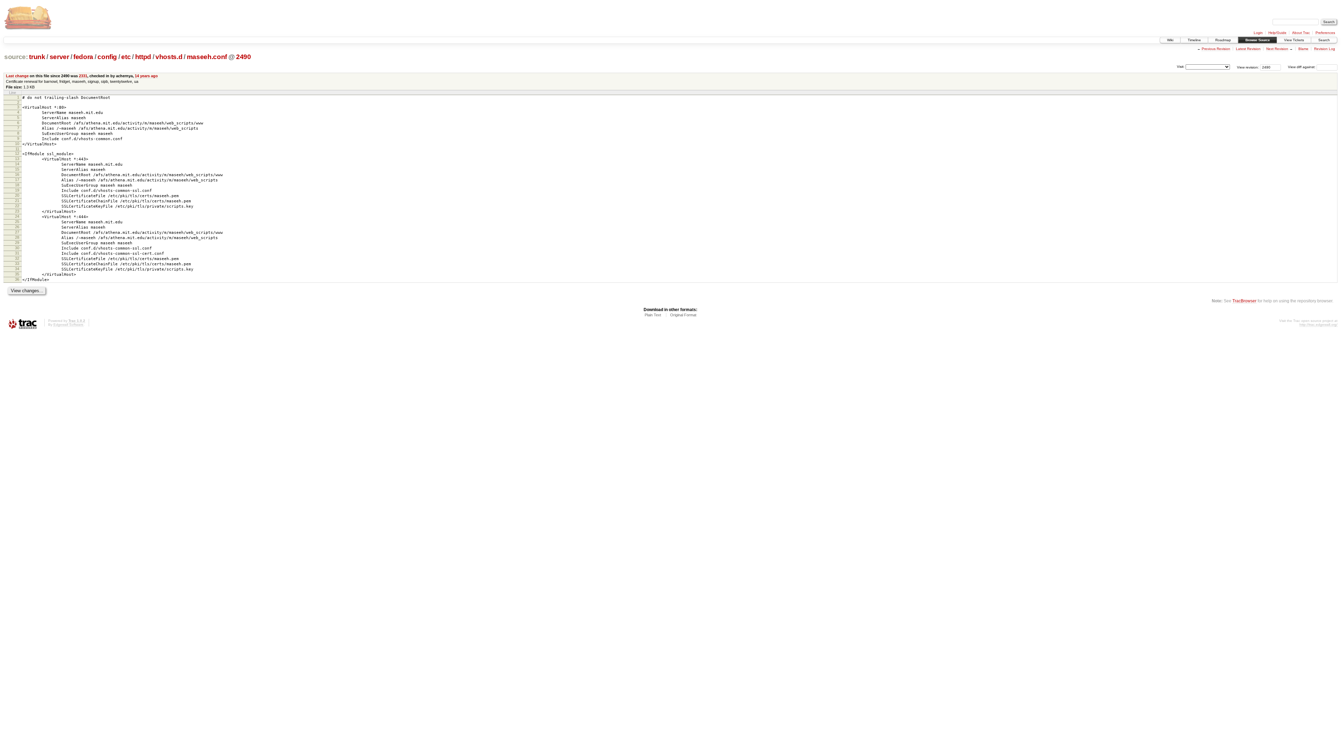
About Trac (1301, 33)
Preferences (1325, 33)
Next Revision (1277, 49)
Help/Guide (1277, 33)
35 (17, 274)
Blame (1303, 49)
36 (17, 279)
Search (1324, 40)
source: (16, 56)
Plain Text (653, 315)
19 (17, 190)
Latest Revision (1248, 49)
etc (126, 56)
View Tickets (1294, 40)
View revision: (1248, 67)
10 (17, 144)
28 (17, 237)
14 (17, 164)
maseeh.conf (207, 56)
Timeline (1194, 40)
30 (17, 248)
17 (17, 180)
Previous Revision (1216, 49)
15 (17, 169)
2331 (83, 76)
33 (17, 263)
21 (17, 201)
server (59, 56)
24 (17, 216)
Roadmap (1223, 40)
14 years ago (146, 76)
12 (17, 153)
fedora (83, 56)
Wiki (1170, 40)
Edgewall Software (68, 324)
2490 (243, 56)
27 (17, 232)
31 (17, 253)
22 (17, 206)
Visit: (1181, 67)
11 (17, 149)
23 (17, 211)
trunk (37, 56)
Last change (17, 76)
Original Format (683, 315)
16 (17, 174)
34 (17, 269)
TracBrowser (1244, 301)
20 (17, 195)
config (107, 56)
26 (17, 227)
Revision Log (1324, 49)
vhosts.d (168, 56)
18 (17, 185)
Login (1258, 33)
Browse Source (1257, 40)
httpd (143, 56)
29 (17, 242)
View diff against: (1302, 67)
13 (17, 159)
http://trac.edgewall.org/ (1318, 324)
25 (17, 222)
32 (17, 258)
